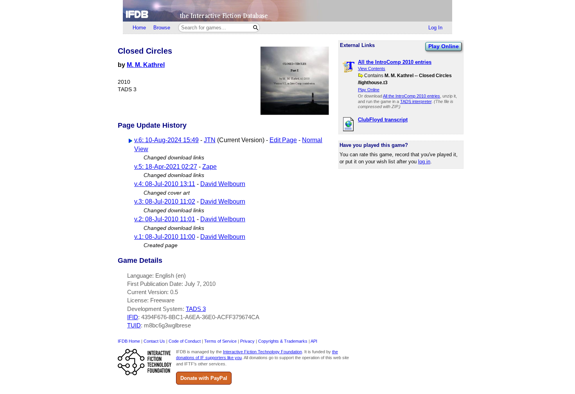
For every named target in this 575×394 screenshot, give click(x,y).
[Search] (255, 27)
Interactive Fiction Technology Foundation (262, 351)
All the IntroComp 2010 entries (411, 96)
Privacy (247, 341)
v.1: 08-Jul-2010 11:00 (164, 236)
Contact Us (154, 341)
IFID (132, 317)
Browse (161, 28)
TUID (134, 325)
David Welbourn (222, 184)
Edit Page (283, 140)
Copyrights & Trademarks (282, 341)
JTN (210, 140)
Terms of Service (220, 341)
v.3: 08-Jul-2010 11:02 (164, 201)
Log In (435, 28)
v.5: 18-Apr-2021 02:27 (165, 166)
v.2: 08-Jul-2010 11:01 (164, 219)
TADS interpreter (415, 101)
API (314, 341)
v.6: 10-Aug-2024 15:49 (166, 140)
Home (139, 28)
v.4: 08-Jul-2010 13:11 (164, 184)
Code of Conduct (185, 341)
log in (424, 161)
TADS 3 (196, 308)
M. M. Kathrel (146, 64)
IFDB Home (129, 341)
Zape (209, 166)
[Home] (287, 11)
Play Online (443, 46)
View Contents (371, 68)
